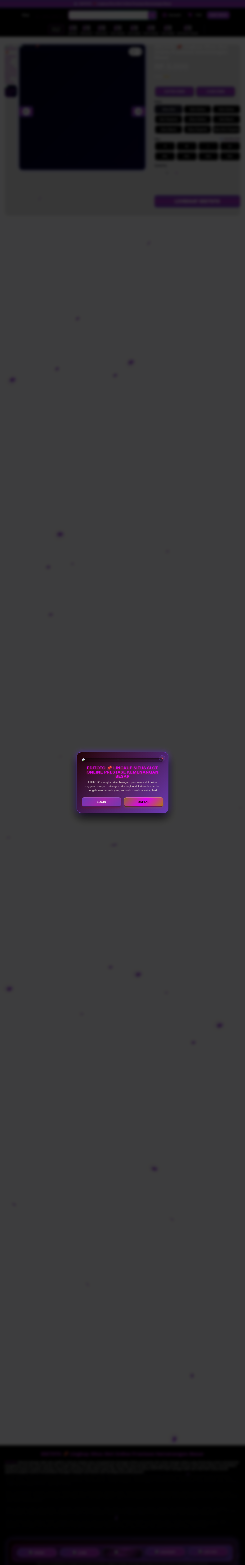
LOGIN (101, 801)
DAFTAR (143, 801)
